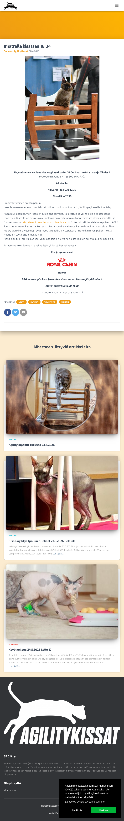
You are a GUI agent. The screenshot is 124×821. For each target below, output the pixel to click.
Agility (21, 302)
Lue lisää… (58, 553)
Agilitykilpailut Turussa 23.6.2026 (32, 444)
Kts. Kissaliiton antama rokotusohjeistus (46, 222)
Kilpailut (34, 302)
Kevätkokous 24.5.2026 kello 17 (30, 649)
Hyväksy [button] (103, 810)
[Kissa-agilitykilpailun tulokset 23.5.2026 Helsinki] (62, 492)
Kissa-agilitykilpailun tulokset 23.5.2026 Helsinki (42, 541)
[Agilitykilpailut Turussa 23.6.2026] (62, 396)
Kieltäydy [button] (77, 810)
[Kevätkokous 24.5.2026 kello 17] (62, 601)
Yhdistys (65, 302)
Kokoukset (14, 644)
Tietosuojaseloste (50, 806)
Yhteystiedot (10, 790)
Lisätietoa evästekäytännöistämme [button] (85, 801)
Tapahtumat (49, 302)
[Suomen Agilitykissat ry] (12, 6)
